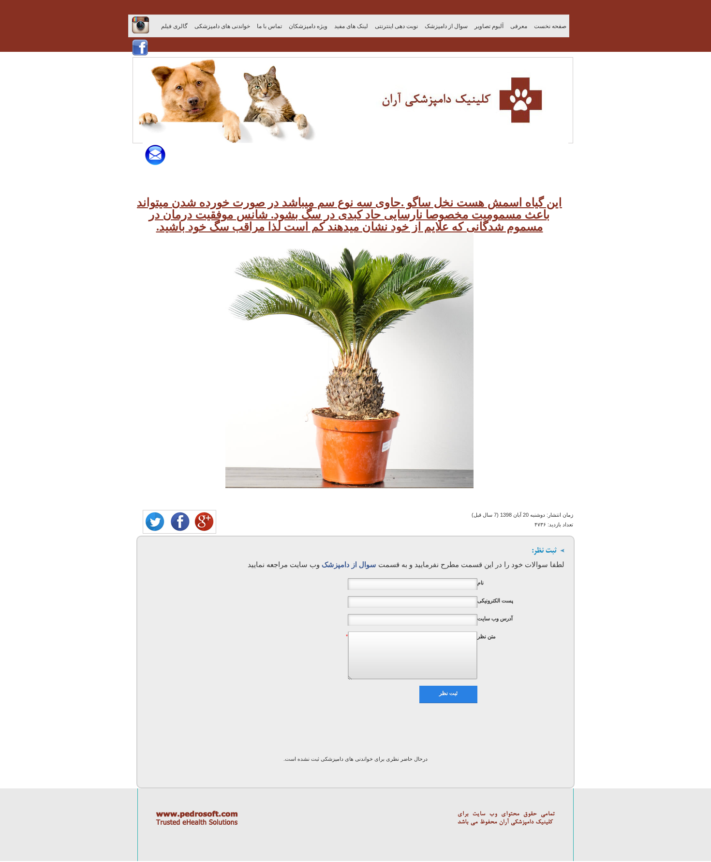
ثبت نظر (448, 693)
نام (480, 582)
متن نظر (486, 636)
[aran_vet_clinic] (349, 484)
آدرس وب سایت (495, 618)
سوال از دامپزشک (348, 564)
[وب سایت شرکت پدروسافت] (355, 860)
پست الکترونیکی (495, 600)
